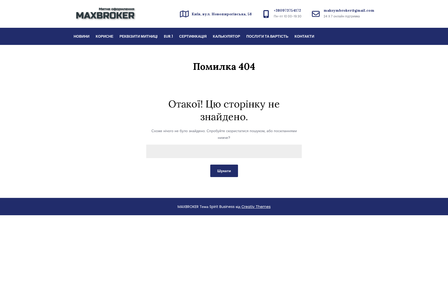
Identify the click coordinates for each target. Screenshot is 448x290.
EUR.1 (168, 36)
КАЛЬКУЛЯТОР (226, 36)
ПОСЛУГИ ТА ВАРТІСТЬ (267, 36)
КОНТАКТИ (304, 36)
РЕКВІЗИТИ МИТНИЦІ (139, 36)
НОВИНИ (81, 36)
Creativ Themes (256, 206)
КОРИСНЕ (104, 36)
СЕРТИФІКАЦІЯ (193, 36)
